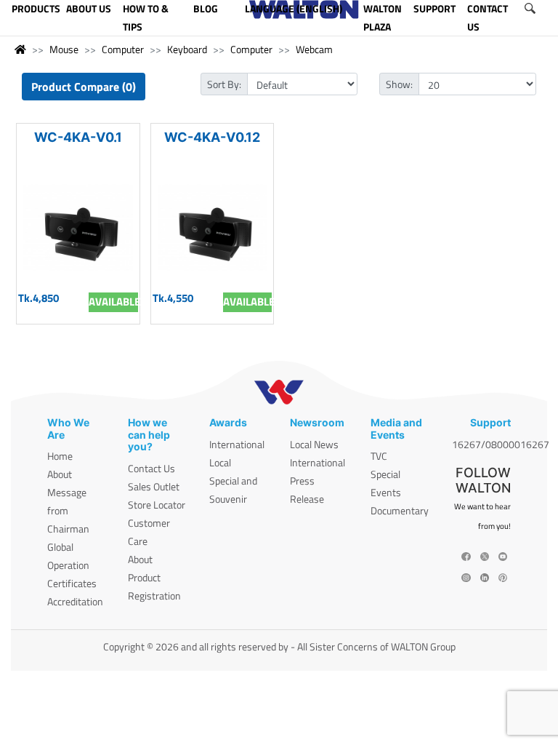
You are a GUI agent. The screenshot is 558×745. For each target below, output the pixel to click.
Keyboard (187, 49)
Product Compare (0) (83, 86)
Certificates (72, 583)
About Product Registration (154, 577)
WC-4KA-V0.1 (78, 137)
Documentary (400, 510)
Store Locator (156, 504)
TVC (379, 455)
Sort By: (224, 84)
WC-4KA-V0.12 (212, 137)
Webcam (314, 49)
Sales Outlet (153, 486)
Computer (123, 49)
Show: (399, 84)
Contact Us (151, 468)
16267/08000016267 (500, 444)
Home (60, 455)
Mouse (63, 49)
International (236, 444)
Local (220, 462)
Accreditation (75, 601)
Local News (314, 444)
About (59, 474)
